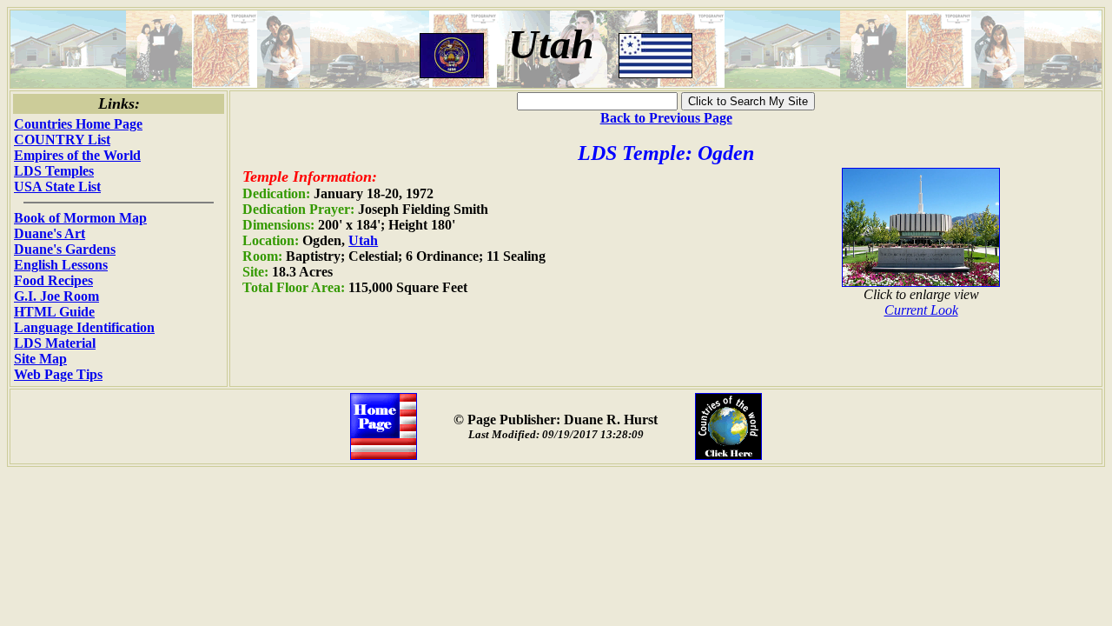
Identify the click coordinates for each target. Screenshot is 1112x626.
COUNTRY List (62, 139)
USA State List (57, 186)
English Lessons (61, 264)
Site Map (40, 358)
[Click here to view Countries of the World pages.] (728, 455)
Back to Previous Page (666, 117)
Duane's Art (49, 233)
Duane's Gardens (65, 249)
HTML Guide (54, 311)
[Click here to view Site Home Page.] (383, 455)
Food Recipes (53, 280)
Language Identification (84, 327)
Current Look (921, 310)
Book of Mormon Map (80, 217)
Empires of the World (77, 155)
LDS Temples (54, 170)
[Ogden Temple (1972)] (921, 282)
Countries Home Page (78, 124)
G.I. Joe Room (56, 296)
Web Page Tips (58, 374)
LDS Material (55, 343)
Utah (363, 240)
